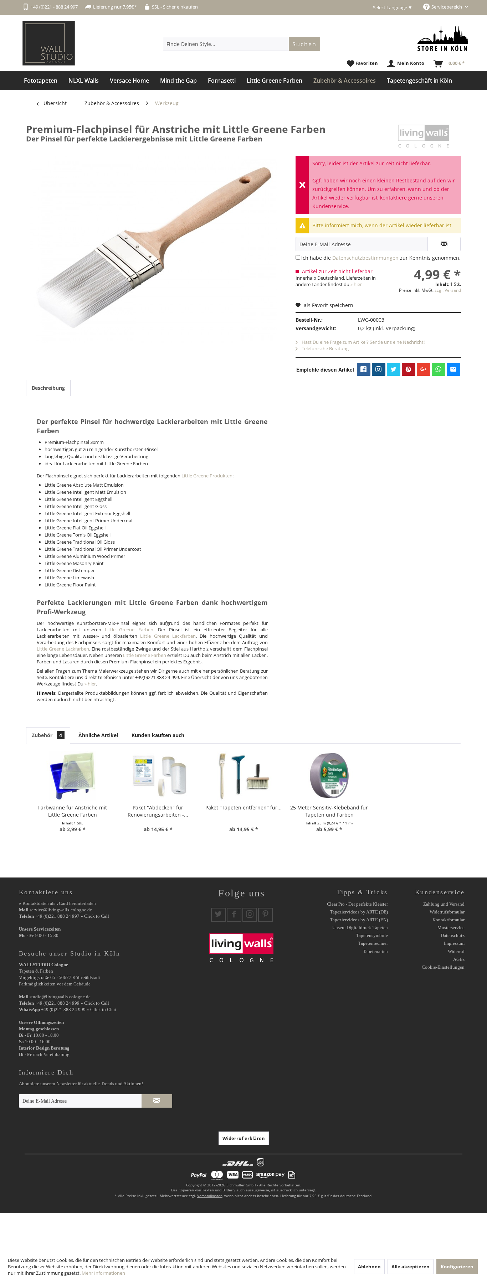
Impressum (454, 943)
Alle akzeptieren (410, 1266)
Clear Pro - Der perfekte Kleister (357, 904)
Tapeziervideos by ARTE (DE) (359, 912)
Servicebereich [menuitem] (447, 7)
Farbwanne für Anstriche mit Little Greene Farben (72, 811)
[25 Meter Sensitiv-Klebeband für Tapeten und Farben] (329, 776)
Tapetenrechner (373, 943)
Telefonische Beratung (325, 348)
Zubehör (47, 735)
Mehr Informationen (103, 1273)
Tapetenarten (375, 951)
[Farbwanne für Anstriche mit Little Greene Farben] (72, 776)
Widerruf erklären (243, 1138)
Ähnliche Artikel (98, 735)
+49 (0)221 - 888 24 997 (54, 7)
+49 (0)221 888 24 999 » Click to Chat (78, 1009)
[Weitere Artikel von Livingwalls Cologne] (423, 136)
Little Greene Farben (129, 629)
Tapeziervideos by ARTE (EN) (359, 919)
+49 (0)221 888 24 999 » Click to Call (72, 1003)
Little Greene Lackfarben (168, 636)
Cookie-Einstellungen (443, 967)
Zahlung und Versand (444, 904)
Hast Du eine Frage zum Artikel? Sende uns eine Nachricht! (363, 342)
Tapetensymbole (372, 935)
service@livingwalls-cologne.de (61, 909)
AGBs (459, 959)
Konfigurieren (457, 1266)
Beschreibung (48, 387)
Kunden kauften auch (158, 735)
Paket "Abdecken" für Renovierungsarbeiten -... (158, 811)
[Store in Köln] (442, 38)
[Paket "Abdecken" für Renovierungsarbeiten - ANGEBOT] (158, 776)
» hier (356, 284)
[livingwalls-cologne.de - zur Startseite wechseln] (48, 43)
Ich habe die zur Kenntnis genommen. (381, 257)
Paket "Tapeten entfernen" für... (243, 807)
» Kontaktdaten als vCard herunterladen (57, 903)
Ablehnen (369, 1266)
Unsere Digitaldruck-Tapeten (360, 927)
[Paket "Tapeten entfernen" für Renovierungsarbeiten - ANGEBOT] (243, 776)
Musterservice (451, 927)
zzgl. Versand (448, 290)
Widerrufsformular (447, 912)
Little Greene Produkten (206, 475)
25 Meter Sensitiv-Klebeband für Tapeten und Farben (329, 811)
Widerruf (456, 951)
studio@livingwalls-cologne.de (60, 996)
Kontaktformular (448, 919)
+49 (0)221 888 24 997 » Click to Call (72, 916)
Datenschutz (453, 935)
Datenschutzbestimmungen (365, 257)
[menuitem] (241, 44)
